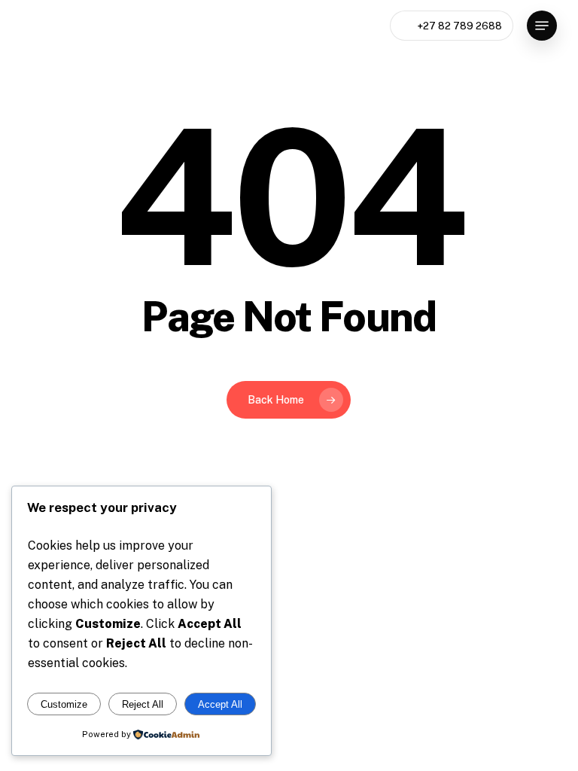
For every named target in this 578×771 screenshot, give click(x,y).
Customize (64, 704)
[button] (542, 25)
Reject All (142, 704)
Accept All (220, 704)
